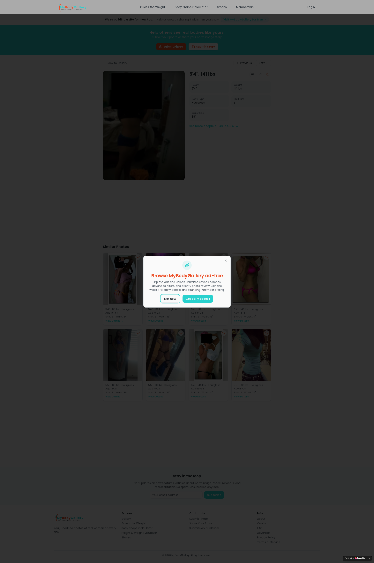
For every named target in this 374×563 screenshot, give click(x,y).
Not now (170, 299)
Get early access (198, 299)
